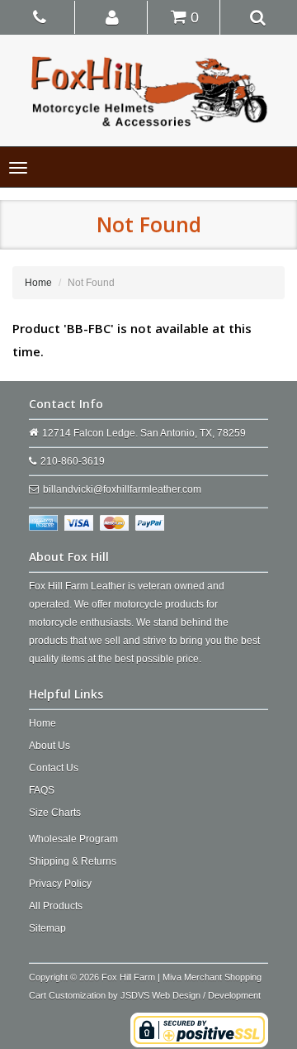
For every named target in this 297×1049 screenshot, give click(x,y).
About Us (49, 745)
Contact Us (53, 768)
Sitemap (47, 928)
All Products (55, 906)
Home (38, 282)
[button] (113, 16)
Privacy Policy (60, 883)
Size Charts (55, 812)
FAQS (41, 790)
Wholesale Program (73, 839)
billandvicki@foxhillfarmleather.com (122, 489)
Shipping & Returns (72, 861)
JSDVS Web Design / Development (190, 995)
